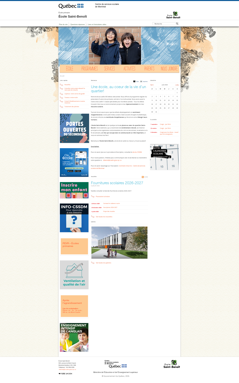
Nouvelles (67, 84)
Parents (149, 69)
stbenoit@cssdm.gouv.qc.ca (112, 160)
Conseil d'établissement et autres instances (74, 102)
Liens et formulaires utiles (97, 24)
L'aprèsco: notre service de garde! (74, 94)
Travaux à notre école (71, 97)
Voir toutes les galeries (103, 263)
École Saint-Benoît (73, 15)
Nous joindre (169, 69)
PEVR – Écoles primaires (71, 245)
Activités (129, 69)
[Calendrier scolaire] (164, 169)
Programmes (90, 69)
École (69, 69)
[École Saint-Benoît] (173, 17)
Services (109, 69)
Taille (137, 81)
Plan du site (63, 24)
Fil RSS (146, 177)
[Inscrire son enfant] (74, 198)
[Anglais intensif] (74, 351)
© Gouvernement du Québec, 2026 (115, 376)
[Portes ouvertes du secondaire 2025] (74, 142)
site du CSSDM (137, 152)
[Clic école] (74, 176)
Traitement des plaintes (71, 106)
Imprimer (145, 81)
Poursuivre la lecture (103, 196)
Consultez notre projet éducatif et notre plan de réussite (74, 89)
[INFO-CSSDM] (74, 232)
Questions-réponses (77, 24)
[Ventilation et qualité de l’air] (74, 289)
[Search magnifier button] (177, 23)
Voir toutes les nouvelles (104, 217)
